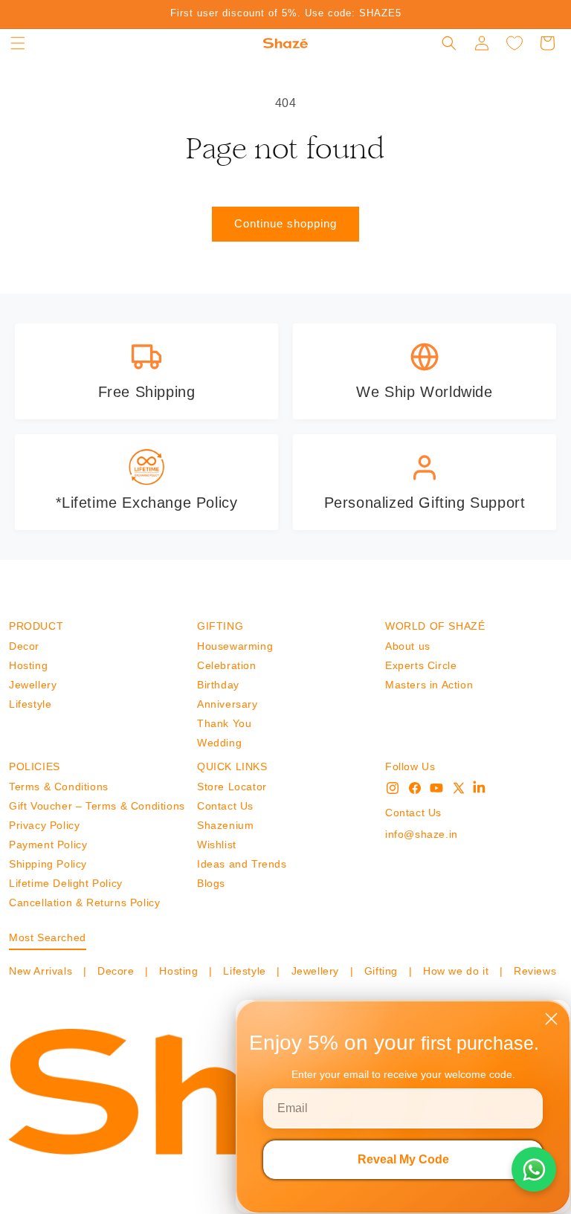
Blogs (211, 883)
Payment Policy (48, 844)
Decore (116, 971)
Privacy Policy (44, 825)
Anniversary (227, 704)
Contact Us (225, 806)
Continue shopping (285, 223)
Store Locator (232, 786)
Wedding (219, 743)
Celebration (227, 665)
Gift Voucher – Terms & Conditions (97, 806)
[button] (17, 43)
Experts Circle (421, 665)
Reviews (533, 971)
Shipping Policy (48, 864)
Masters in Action (429, 685)
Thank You (224, 723)
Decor (24, 646)
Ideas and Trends (242, 864)
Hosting (28, 665)
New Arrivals (42, 971)
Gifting (381, 971)
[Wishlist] (514, 43)
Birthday (218, 685)
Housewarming (235, 646)
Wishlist (216, 844)
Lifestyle (30, 704)
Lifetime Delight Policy (66, 883)
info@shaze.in (421, 834)
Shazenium (225, 825)
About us (407, 646)
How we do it (455, 971)
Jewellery (33, 685)
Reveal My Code (403, 1159)
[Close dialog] (551, 1019)
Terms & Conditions (59, 786)
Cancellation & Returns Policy (84, 902)
